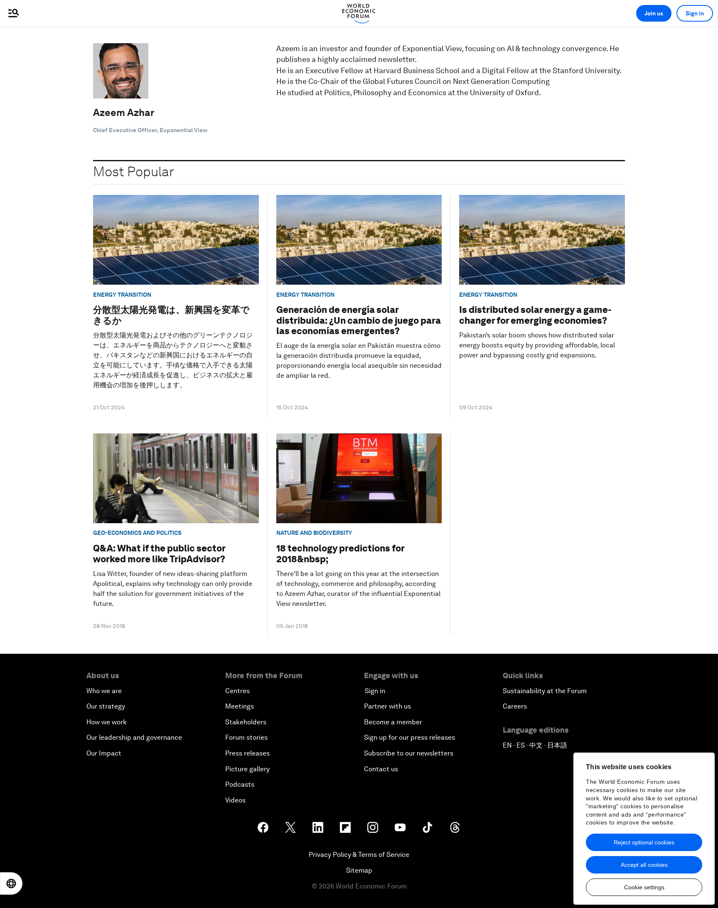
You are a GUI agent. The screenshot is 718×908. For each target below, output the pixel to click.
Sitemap (359, 870)
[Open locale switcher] (11, 883)
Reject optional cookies (644, 842)
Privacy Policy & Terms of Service (359, 855)
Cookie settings (644, 887)
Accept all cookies (644, 864)
